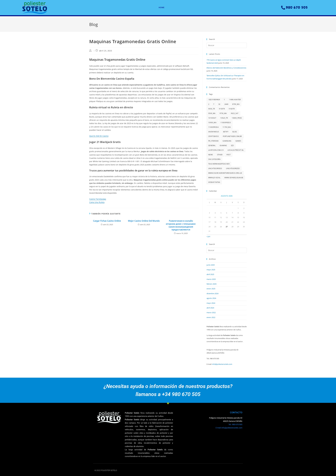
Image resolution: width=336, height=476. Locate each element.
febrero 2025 (211, 284)
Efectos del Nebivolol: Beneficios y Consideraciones (226, 68)
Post (229, 155)
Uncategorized (233, 168)
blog (234, 132)
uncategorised (215, 168)
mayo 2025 (211, 269)
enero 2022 (211, 317)
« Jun (208, 236)
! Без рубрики (214, 99)
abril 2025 (210, 274)
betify (225, 132)
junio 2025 (211, 265)
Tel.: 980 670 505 (235, 424)
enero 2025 (211, 288)
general (212, 145)
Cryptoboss (213, 136)
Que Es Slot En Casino (98, 136)
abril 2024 (210, 308)
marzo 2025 (211, 279)
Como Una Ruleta (96, 202)
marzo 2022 (211, 312)
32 (219, 104)
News (210, 155)
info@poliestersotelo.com (222, 364)
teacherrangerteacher (218, 164)
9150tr (222, 109)
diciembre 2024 (212, 293)
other (219, 155)
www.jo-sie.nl (214, 178)
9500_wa (212, 113)
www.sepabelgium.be (233, 178)
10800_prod (237, 118)
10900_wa (212, 122)
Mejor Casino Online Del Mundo (144, 220)
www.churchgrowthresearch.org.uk (225, 173)
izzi (232, 145)
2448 (226, 104)
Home (161, 7)
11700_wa (227, 127)
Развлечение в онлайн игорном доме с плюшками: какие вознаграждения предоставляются (181, 225)
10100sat (212, 118)
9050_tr (211, 109)
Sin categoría (214, 159)
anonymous (213, 132)
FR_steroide (213, 141)
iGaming (223, 145)
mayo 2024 (211, 303)
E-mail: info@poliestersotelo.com (229, 428)
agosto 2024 (211, 298)
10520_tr (224, 118)
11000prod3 (225, 122)
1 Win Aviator (235, 99)
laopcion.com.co (216, 150)
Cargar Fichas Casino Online (107, 220)
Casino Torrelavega (97, 199)
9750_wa (223, 113)
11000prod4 (213, 127)
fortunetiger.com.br (232, 136)
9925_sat (234, 113)
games (238, 141)
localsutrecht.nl (236, 150)
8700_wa (236, 104)
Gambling (227, 141)
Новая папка (214, 182)
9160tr (232, 109)
